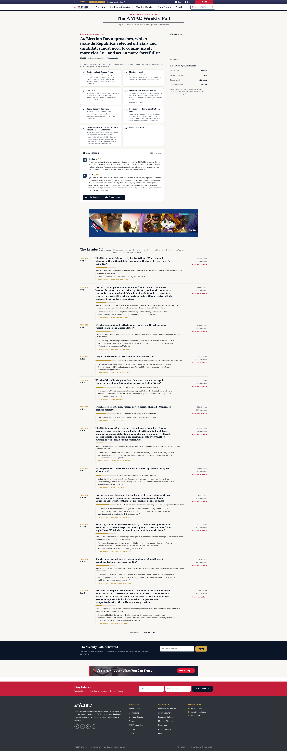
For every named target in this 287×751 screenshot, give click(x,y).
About (179, 7)
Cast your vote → (199, 264)
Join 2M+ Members (204, 2)
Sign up (201, 649)
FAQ (160, 733)
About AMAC (134, 709)
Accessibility (208, 747)
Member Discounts (166, 721)
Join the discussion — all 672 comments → (103, 197)
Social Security (164, 713)
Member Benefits (144, 7)
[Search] (192, 7)
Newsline (100, 7)
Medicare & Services (120, 7)
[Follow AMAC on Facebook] (76, 726)
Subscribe (201, 688)
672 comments (111, 58)
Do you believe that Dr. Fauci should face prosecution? (125, 357)
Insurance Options (165, 717)
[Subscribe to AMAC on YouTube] (94, 726)
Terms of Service (195, 747)
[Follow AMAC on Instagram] (88, 726)
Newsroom (162, 725)
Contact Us (133, 733)
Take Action (164, 7)
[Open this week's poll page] (188, 45)
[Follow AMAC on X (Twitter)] (82, 726)
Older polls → (149, 632)
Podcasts (133, 729)
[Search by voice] (212, 7)
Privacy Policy (181, 747)
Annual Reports (164, 729)
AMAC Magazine (136, 725)
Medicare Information (167, 709)
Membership (134, 713)
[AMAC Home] (83, 705)
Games (132, 721)
